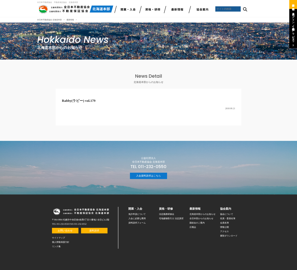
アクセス (224, 231)
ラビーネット (293, 38)
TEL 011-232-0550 (148, 166)
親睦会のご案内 (197, 223)
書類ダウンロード (228, 236)
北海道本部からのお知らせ (202, 214)
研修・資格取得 (151, 9)
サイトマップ (58, 238)
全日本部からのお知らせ (201, 218)
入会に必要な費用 (137, 218)
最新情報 (176, 9)
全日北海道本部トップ (75, 9)
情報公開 (224, 227)
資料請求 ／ (293, 3)
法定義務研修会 (166, 214)
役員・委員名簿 (227, 218)
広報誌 (192, 227)
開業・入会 (135, 208)
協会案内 (201, 9)
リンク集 (56, 246)
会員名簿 (224, 223)
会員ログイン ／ (293, 18)
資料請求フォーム (137, 223)
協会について (226, 214)
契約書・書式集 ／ (293, 28)
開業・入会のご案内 (126, 9)
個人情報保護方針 (60, 242)
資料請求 (94, 230)
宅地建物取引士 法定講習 (171, 218)
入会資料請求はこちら (148, 175)
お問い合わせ (65, 230)
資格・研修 (166, 208)
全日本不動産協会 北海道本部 (49, 20)
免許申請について (137, 214)
